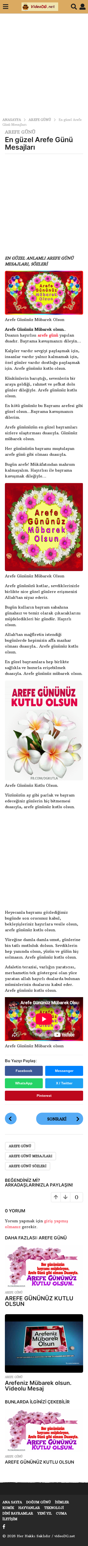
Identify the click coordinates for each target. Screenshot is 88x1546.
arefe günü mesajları (30, 1156)
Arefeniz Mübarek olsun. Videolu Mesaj (38, 1386)
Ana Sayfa (12, 1502)
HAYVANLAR (29, 1508)
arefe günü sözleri (27, 1166)
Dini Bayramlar (17, 1513)
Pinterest (44, 1096)
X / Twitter (64, 1083)
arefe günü (48, 335)
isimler (62, 1502)
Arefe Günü (20, 132)
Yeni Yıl (44, 1513)
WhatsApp (24, 1083)
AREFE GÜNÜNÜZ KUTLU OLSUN (39, 1301)
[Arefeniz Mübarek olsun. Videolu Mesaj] (44, 1343)
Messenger (64, 1071)
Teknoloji (54, 1508)
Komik (8, 1508)
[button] (5, 7)
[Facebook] (3, 1526)
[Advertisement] (44, 63)
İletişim (9, 1519)
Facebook (24, 1071)
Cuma (61, 1513)
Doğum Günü (38, 1502)
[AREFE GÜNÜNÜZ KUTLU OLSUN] (44, 1266)
